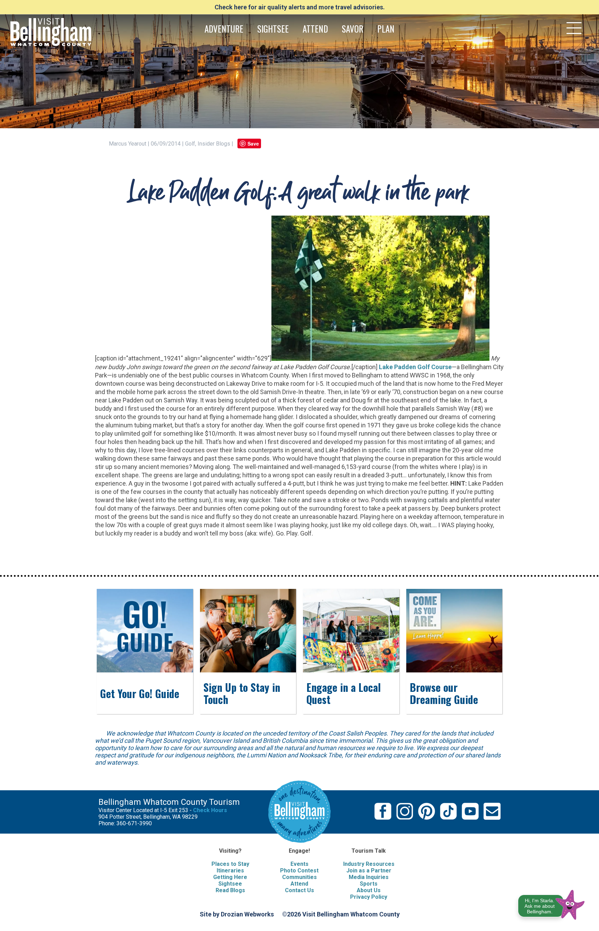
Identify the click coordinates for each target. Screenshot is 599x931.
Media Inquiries (369, 877)
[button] (551, 903)
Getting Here (230, 877)
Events (299, 864)
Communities (299, 877)
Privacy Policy (368, 897)
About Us (369, 890)
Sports (368, 883)
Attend (299, 883)
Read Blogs (230, 890)
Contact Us (299, 890)
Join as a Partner (368, 870)
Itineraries (230, 870)
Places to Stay (230, 864)
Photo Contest (299, 870)
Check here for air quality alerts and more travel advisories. (300, 7)
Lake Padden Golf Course (415, 367)
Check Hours (210, 810)
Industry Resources (368, 864)
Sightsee (230, 883)
